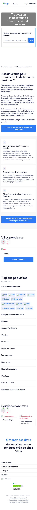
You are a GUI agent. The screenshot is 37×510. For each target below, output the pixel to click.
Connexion (32, 4)
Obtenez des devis (18, 440)
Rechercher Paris (18, 259)
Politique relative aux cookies (18, 500)
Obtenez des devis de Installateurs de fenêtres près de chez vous (18, 219)
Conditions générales (18, 498)
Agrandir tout (6, 281)
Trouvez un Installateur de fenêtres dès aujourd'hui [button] (18, 128)
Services (4, 67)
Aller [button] (31, 40)
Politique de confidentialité (18, 502)
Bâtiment (12, 67)
